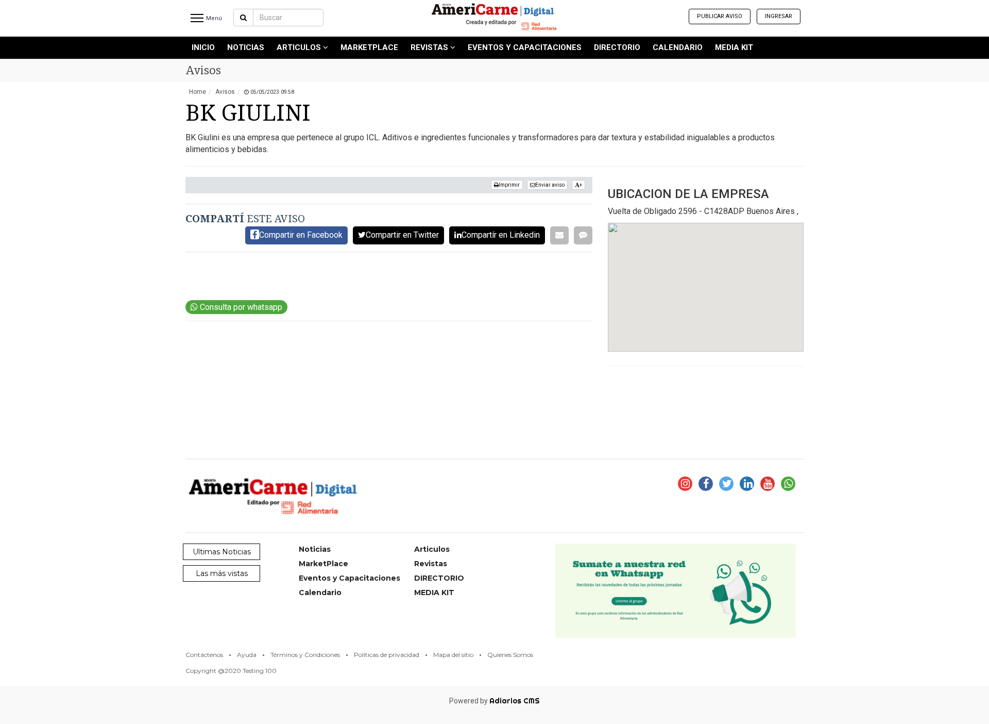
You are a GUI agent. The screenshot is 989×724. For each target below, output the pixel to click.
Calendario (678, 47)
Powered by (494, 701)
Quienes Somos (510, 655)
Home (197, 91)
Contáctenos (204, 655)
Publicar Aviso (719, 16)
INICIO (203, 47)
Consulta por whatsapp (240, 307)
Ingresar (778, 16)
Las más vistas (222, 573)
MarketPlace (369, 47)
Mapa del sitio (453, 655)
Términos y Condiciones (305, 655)
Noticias (245, 47)
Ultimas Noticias (222, 551)
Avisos (225, 91)
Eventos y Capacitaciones (525, 47)
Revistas (430, 47)
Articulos (300, 47)
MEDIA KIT (734, 47)
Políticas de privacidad (386, 655)
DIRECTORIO (617, 47)
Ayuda (247, 655)
